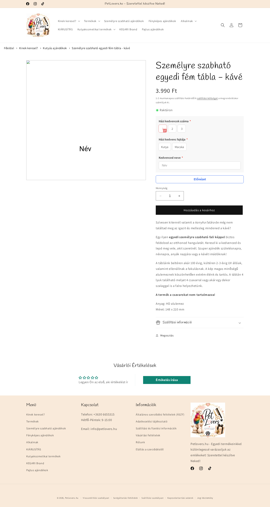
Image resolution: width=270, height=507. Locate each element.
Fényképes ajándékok (40, 435)
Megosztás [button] (167, 335)
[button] (69, 21)
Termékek (32, 421)
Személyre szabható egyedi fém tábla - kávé (101, 48)
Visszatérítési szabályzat (96, 497)
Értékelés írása (167, 380)
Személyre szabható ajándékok (46, 428)
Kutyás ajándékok (55, 48)
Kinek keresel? (28, 48)
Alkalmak (32, 442)
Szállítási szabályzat (153, 497)
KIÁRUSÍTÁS (33, 449)
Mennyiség (162, 188)
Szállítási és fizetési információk (156, 428)
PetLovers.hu (71, 497)
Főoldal (9, 48)
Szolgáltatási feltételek (125, 497)
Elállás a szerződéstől (150, 449)
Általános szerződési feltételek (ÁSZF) (160, 414)
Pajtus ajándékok (37, 470)
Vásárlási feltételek (148, 435)
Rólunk (140, 442)
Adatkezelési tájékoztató (151, 421)
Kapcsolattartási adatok (180, 497)
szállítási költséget (207, 98)
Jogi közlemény (205, 497)
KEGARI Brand (35, 463)
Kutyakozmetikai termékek (43, 456)
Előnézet (200, 179)
